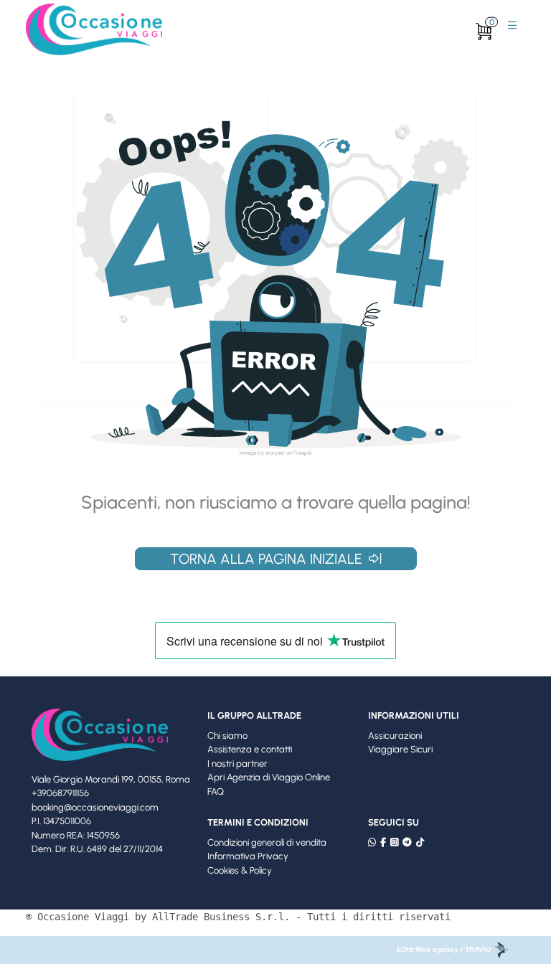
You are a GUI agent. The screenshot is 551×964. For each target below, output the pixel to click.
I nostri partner (237, 763)
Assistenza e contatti (249, 749)
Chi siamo (227, 735)
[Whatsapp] (372, 842)
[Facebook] (383, 842)
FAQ (215, 791)
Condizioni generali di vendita (266, 842)
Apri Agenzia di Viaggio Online (268, 777)
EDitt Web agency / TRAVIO (445, 949)
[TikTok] (420, 842)
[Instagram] (394, 842)
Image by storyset (262, 452)
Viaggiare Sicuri (400, 749)
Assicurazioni (395, 735)
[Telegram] (407, 842)
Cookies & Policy (239, 870)
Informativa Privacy (247, 856)
